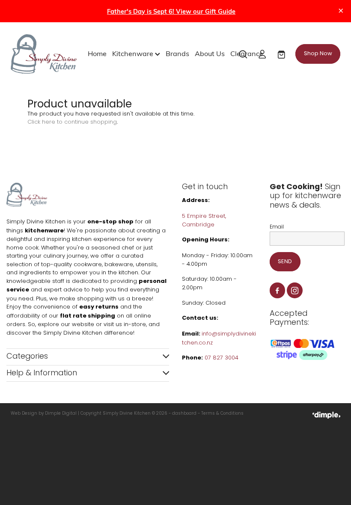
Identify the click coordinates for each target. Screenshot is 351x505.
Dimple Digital (61, 413)
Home (97, 53)
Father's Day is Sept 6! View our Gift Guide (171, 11)
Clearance (246, 53)
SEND (285, 261)
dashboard (184, 413)
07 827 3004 (221, 358)
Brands (177, 53)
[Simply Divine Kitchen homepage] (44, 54)
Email (277, 227)
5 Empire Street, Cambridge (204, 220)
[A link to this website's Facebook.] (278, 290)
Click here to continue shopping (72, 122)
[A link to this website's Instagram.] (295, 290)
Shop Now (318, 53)
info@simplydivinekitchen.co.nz (219, 339)
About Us (210, 53)
